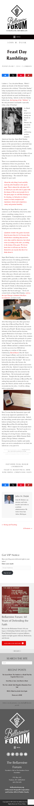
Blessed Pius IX (19, 470)
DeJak (18, 464)
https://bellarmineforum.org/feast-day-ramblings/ (17, 451)
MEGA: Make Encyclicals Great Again (17, 691)
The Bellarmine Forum (26, 449)
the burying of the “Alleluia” (19, 100)
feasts (29, 472)
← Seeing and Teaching (9, 525)
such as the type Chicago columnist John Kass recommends (16, 295)
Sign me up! (7, 573)
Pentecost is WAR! (17, 695)
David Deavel (14, 353)
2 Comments (27, 66)
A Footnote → (27, 528)
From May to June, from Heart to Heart (17, 681)
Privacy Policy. (22, 804)
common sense (20, 472)
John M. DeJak (17, 42)
